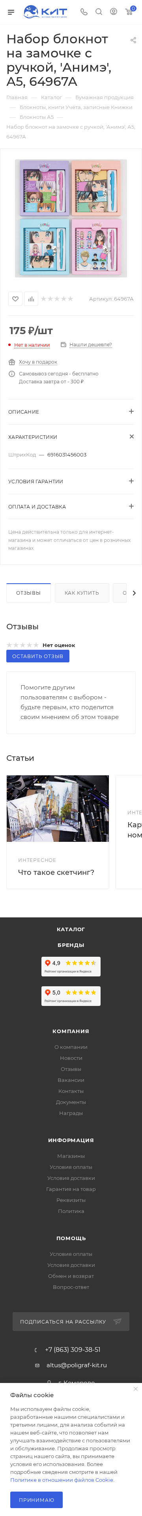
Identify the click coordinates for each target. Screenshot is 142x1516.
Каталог (71, 929)
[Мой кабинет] (113, 12)
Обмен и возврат (71, 1276)
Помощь (71, 1238)
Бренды (71, 945)
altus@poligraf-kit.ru (77, 1365)
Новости (71, 1058)
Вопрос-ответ (71, 1287)
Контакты (71, 1091)
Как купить (82, 593)
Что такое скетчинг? (56, 872)
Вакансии (71, 1080)
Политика (71, 1211)
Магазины (71, 1156)
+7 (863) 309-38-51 (73, 1350)
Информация (71, 1140)
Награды (71, 1113)
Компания (70, 1031)
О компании (71, 1047)
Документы (71, 1102)
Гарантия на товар (71, 1189)
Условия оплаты (71, 1167)
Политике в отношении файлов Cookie (61, 1480)
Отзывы (28, 593)
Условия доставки (71, 1178)
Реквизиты (71, 1200)
